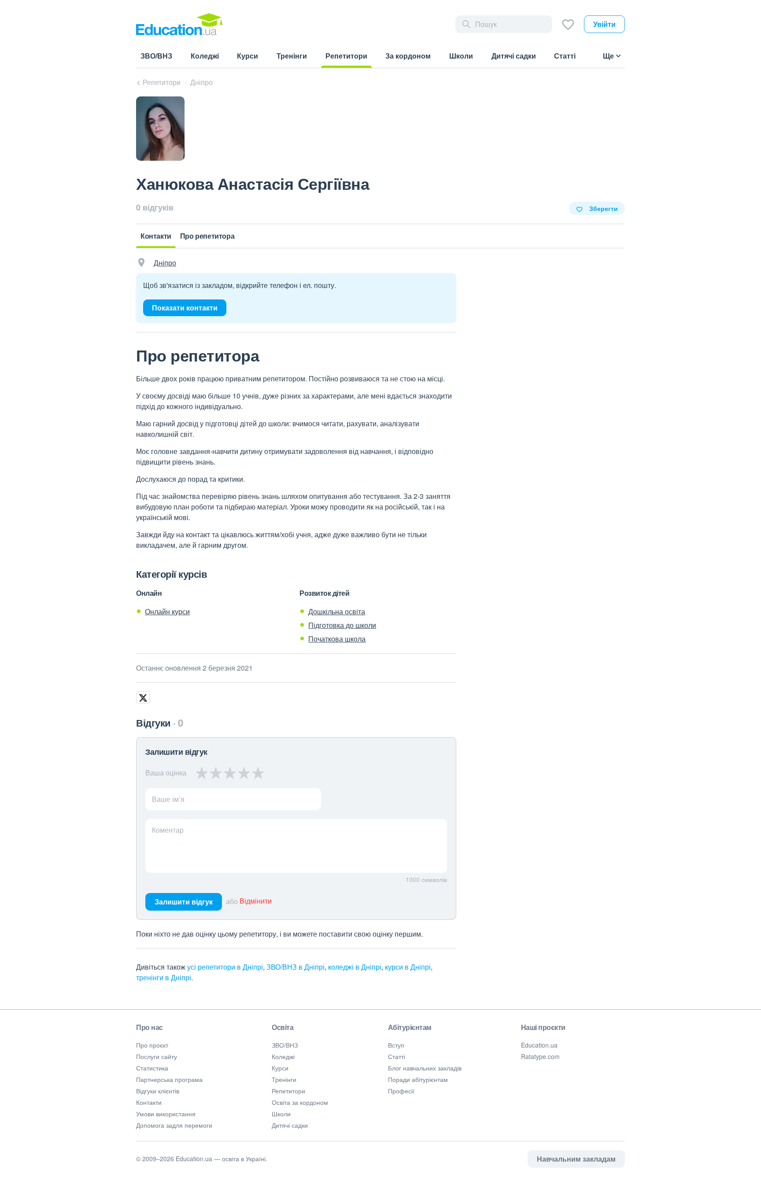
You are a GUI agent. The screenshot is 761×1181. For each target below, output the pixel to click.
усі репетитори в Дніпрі (225, 967)
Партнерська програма (169, 1079)
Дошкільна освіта (336, 611)
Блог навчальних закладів (425, 1067)
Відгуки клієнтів (157, 1090)
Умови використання (166, 1113)
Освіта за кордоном (300, 1102)
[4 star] (244, 772)
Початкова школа (337, 639)
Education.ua (539, 1045)
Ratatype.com (540, 1056)
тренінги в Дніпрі (163, 977)
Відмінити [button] (256, 901)
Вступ (396, 1045)
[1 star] (202, 772)
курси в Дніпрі (408, 967)
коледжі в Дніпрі (354, 967)
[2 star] (216, 772)
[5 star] (258, 772)
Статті (396, 1056)
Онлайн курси (167, 611)
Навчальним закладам (576, 1159)
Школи (281, 1113)
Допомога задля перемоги (174, 1125)
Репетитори (288, 1090)
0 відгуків (155, 207)
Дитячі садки (290, 1125)
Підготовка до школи (342, 625)
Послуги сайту (156, 1056)
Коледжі (283, 1056)
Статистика (152, 1067)
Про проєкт (152, 1045)
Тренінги (284, 1079)
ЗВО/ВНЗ (285, 1045)
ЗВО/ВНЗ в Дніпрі (295, 967)
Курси (280, 1067)
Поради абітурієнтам (418, 1079)
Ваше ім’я (168, 799)
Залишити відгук (184, 902)
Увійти (604, 24)
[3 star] (230, 772)
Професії (401, 1090)
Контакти (149, 1102)
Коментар (168, 830)
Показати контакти (185, 308)
